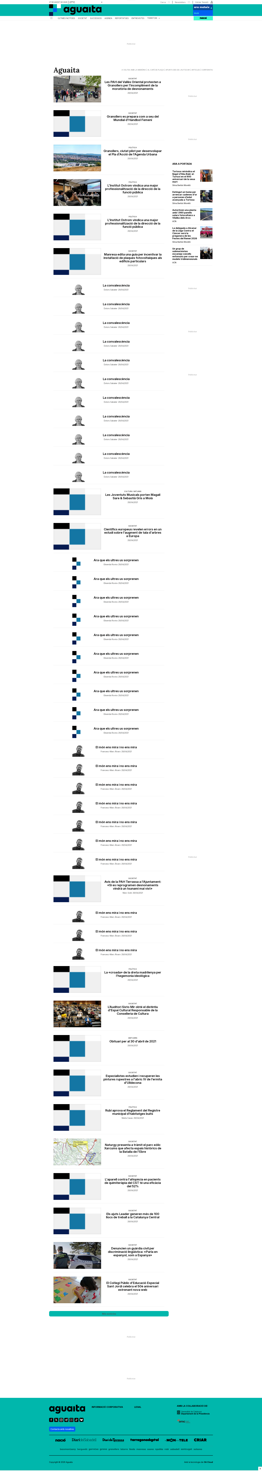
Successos (96, 18)
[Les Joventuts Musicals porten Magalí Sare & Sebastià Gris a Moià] (77, 501)
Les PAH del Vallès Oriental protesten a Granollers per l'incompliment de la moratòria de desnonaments (133, 85)
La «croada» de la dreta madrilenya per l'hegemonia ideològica (132, 974)
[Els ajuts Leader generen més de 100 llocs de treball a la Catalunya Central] (77, 1221)
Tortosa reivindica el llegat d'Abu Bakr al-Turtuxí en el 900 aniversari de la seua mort (183, 176)
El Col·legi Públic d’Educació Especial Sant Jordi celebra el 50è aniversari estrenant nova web (132, 1286)
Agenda (108, 18)
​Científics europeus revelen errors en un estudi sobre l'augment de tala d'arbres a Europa (133, 533)
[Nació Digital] (75, 11)
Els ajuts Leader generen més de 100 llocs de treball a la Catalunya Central (132, 1215)
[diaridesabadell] (84, 1440)
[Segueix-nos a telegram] (66, 1421)
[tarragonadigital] (144, 1440)
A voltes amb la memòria (134, 70)
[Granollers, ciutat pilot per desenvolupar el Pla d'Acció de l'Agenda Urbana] (77, 158)
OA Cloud (208, 1462)
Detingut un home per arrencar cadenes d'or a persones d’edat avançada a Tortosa (184, 196)
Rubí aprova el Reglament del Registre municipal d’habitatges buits (132, 1112)
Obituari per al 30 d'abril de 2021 (132, 1041)
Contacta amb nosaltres (62, 1429)
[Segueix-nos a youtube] (71, 1421)
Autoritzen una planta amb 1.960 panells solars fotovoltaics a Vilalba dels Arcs (184, 214)
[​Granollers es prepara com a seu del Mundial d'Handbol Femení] (77, 123)
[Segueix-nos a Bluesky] (81, 1421)
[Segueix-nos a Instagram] (61, 1421)
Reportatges (122, 18)
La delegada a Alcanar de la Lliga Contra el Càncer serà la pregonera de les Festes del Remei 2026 (184, 233)
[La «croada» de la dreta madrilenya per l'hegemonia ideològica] (77, 979)
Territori (153, 18)
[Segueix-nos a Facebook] (51, 1421)
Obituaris (132, 1038)
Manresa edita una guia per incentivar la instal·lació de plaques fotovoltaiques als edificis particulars (133, 258)
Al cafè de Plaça (156, 70)
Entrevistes (138, 18)
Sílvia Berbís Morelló (181, 185)
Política (133, 147)
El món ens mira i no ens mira (116, 747)
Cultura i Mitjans (132, 491)
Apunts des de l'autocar (178, 70)
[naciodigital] (60, 1440)
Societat (82, 18)
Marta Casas (127, 1118)
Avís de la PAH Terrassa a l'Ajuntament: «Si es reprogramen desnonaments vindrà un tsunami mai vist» (132, 885)
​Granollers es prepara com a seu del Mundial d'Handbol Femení (133, 118)
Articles (195, 70)
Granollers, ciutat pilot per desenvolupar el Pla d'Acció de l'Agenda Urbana (133, 152)
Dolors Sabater (110, 290)
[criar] (200, 1440)
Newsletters (180, 2)
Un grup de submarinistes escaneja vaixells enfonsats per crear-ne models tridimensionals (185, 253)
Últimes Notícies (66, 18)
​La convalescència (116, 285)
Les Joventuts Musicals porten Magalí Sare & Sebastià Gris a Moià (132, 496)
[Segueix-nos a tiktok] (76, 1421)
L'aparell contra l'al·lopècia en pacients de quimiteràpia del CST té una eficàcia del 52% (133, 1183)
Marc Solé (127, 893)
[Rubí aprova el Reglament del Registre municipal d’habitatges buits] (77, 1117)
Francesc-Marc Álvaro (111, 752)
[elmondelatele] (176, 1440)
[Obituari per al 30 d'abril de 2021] (77, 1048)
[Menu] (51, 18)
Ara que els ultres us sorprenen (116, 560)
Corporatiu (207, 70)
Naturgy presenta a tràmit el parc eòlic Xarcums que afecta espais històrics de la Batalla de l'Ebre (132, 1148)
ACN (174, 221)
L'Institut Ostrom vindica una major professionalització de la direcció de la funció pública (132, 189)
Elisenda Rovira (110, 564)
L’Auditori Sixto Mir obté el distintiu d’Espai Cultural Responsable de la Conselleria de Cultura (133, 1010)
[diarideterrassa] (113, 1440)
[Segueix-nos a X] (56, 1421)
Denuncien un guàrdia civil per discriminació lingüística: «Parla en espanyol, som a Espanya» (133, 1252)
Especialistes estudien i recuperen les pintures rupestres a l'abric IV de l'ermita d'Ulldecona (132, 1079)
